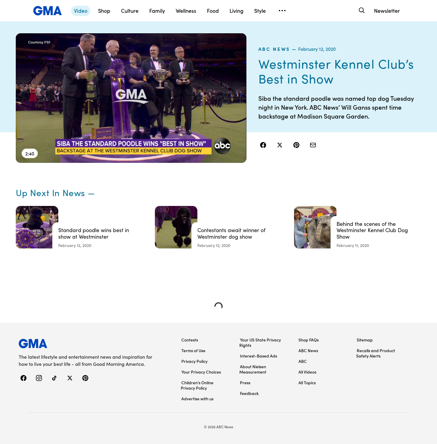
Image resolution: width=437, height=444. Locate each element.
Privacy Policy (194, 361)
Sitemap (365, 340)
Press (245, 382)
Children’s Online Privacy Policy (197, 385)
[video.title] (131, 98)
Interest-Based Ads (258, 356)
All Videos (307, 372)
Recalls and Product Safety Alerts (375, 353)
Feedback (249, 393)
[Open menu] (282, 10)
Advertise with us (197, 399)
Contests (189, 340)
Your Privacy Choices (201, 372)
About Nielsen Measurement (252, 369)
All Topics (307, 382)
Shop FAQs (308, 340)
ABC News (274, 48)
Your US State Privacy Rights (260, 342)
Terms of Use (193, 350)
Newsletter (387, 10)
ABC (302, 361)
